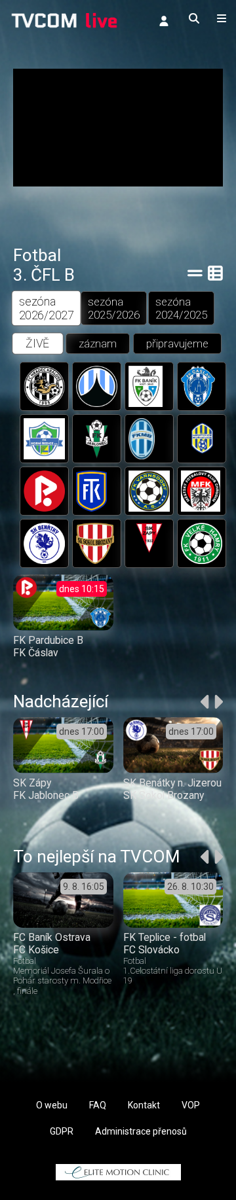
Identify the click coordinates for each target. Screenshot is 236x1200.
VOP (191, 1105)
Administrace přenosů (141, 1131)
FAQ (97, 1105)
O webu (52, 1105)
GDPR (61, 1131)
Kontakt (144, 1105)
